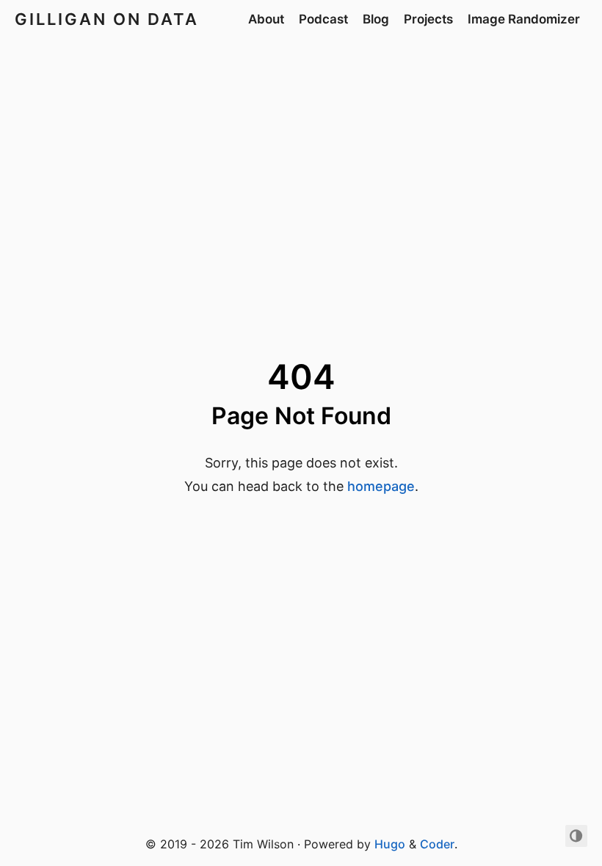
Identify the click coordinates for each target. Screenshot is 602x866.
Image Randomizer (524, 19)
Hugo (389, 844)
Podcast (323, 19)
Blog (376, 19)
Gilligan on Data (107, 19)
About (266, 19)
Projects (428, 19)
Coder (437, 844)
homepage (381, 486)
